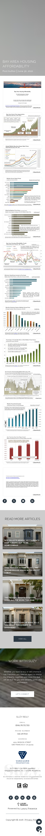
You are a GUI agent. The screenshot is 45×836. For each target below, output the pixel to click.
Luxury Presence (29, 808)
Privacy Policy (32, 820)
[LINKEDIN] (22, 798)
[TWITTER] (28, 798)
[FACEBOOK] (11, 798)
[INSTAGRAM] (17, 798)
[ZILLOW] (34, 798)
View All (23, 639)
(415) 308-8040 (22, 734)
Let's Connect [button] (22, 694)
